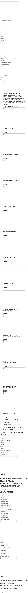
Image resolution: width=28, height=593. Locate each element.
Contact (3, 444)
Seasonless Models (6, 20)
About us (2, 541)
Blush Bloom (9, 207)
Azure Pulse (9, 258)
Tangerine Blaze (11, 180)
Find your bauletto (5, 440)
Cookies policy (4, 501)
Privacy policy (4, 499)
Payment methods (5, 505)
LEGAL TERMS (5, 547)
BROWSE (4, 539)
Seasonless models (6, 62)
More (2, 36)
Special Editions (5, 22)
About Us (3, 38)
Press (2, 40)
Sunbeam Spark (10, 154)
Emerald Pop (9, 232)
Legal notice (4, 497)
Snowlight (8, 128)
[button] (14, 24)
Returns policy (4, 503)
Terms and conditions (6, 495)
